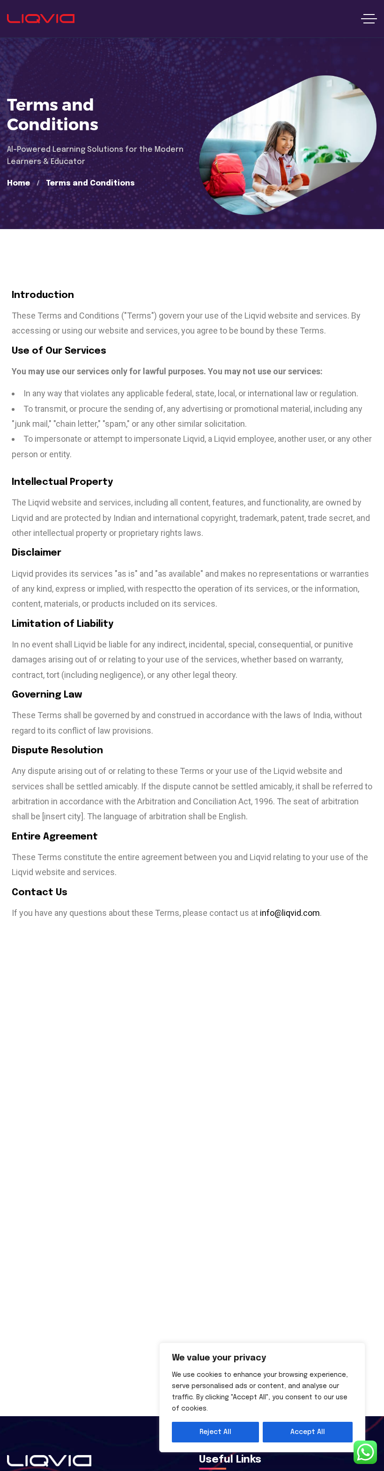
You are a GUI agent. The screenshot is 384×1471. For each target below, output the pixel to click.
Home (18, 183)
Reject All (215, 1432)
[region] (262, 1397)
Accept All (307, 1432)
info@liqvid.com (290, 913)
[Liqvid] (40, 18)
